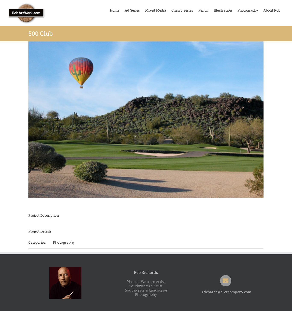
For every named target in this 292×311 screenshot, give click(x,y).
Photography (64, 242)
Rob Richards (146, 272)
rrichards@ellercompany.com (226, 292)
